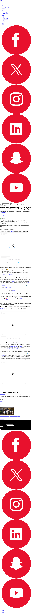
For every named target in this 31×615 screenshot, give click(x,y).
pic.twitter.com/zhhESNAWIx (14, 348)
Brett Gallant (16, 346)
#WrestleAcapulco (22, 298)
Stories (2, 3)
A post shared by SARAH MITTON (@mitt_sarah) (13, 259)
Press (2, 10)
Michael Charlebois (3, 212)
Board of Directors (5, 18)
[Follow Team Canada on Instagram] (16, 113)
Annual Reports (5, 21)
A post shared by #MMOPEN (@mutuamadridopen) (13, 387)
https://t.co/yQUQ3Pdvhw (8, 287)
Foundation (3, 11)
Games (2, 5)
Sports (2, 4)
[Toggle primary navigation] (0, 0)
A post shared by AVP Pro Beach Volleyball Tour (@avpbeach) (13, 338)
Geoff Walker (20, 346)
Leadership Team (5, 19)
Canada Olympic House (5, 13)
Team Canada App (4, 8)
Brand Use (3, 23)
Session (4, 20)
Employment (3, 14)
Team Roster (4, 6)
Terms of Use (3, 612)
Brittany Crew (12, 231)
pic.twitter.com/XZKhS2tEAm (5, 299)
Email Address (3, 425)
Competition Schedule (6, 7)
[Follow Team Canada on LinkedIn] (16, 143)
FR (1, 0)
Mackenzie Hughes (2, 394)
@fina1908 (4, 274)
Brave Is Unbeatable (4, 12)
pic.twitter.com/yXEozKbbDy (9, 274)
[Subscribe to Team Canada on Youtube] (16, 202)
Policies (4, 17)
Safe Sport (3, 22)
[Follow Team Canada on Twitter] (16, 489)
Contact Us (3, 24)
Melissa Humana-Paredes (3, 308)
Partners (3, 9)
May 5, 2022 (13, 290)
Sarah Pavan (9, 308)
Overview (4, 16)
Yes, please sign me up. (4, 429)
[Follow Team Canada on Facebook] (16, 54)
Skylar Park (12, 281)
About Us (3, 15)
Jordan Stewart (2, 283)
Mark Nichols (12, 346)
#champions (8, 348)
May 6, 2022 (13, 300)
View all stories (2, 419)
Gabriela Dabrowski (2, 355)
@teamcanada (3, 285)
